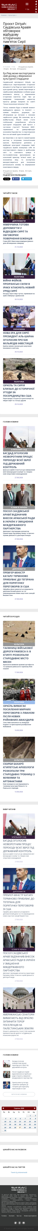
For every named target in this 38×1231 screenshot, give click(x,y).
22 (30, 1124)
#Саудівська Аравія (25, 67)
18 (10, 1124)
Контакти (11, 1216)
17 (5, 1124)
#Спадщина (21, 69)
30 (35, 1127)
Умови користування (30, 1216)
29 (30, 1127)
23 (35, 1124)
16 (35, 1121)
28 (25, 1127)
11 (10, 1121)
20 (20, 1124)
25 (10, 1127)
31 (5, 1130)
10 (5, 1121)
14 (25, 1121)
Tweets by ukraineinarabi (19, 1172)
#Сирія (6, 69)
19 (15, 1124)
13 (20, 1121)
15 (30, 1121)
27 (20, 1127)
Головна (4, 1216)
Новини (4, 15)
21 (25, 1124)
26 (15, 1127)
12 (15, 1121)
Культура (12, 15)
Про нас (19, 1216)
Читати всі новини (19, 1094)
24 (5, 1127)
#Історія (13, 69)
